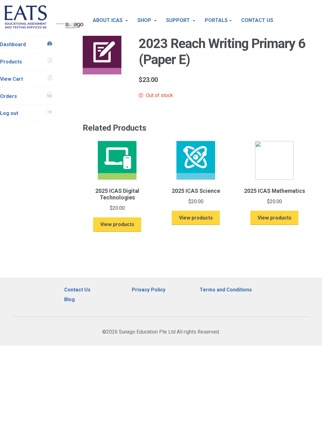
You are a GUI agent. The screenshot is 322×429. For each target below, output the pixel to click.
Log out (9, 113)
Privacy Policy (148, 290)
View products (117, 224)
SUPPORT (178, 20)
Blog (69, 299)
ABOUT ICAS (108, 20)
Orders (8, 96)
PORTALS (216, 20)
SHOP (145, 20)
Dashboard (13, 44)
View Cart (11, 79)
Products (11, 62)
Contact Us (77, 290)
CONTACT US (257, 20)
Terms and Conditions (226, 290)
